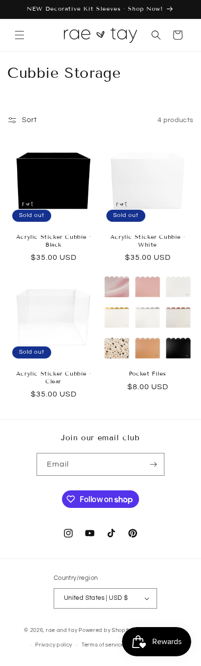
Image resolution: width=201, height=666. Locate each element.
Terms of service (102, 645)
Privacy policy (53, 645)
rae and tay (62, 630)
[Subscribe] (153, 464)
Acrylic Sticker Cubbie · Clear (53, 377)
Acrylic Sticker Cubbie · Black (53, 240)
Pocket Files (147, 373)
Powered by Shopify (105, 630)
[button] (19, 35)
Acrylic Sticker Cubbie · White (147, 240)
